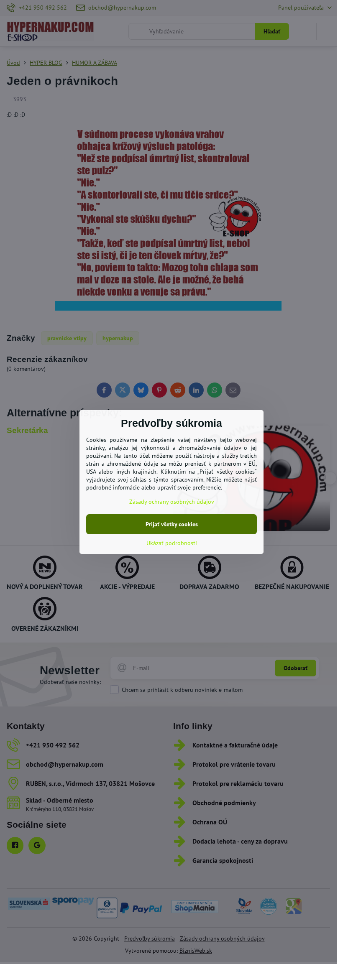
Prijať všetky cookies (172, 524)
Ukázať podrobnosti (171, 543)
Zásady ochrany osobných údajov (171, 501)
